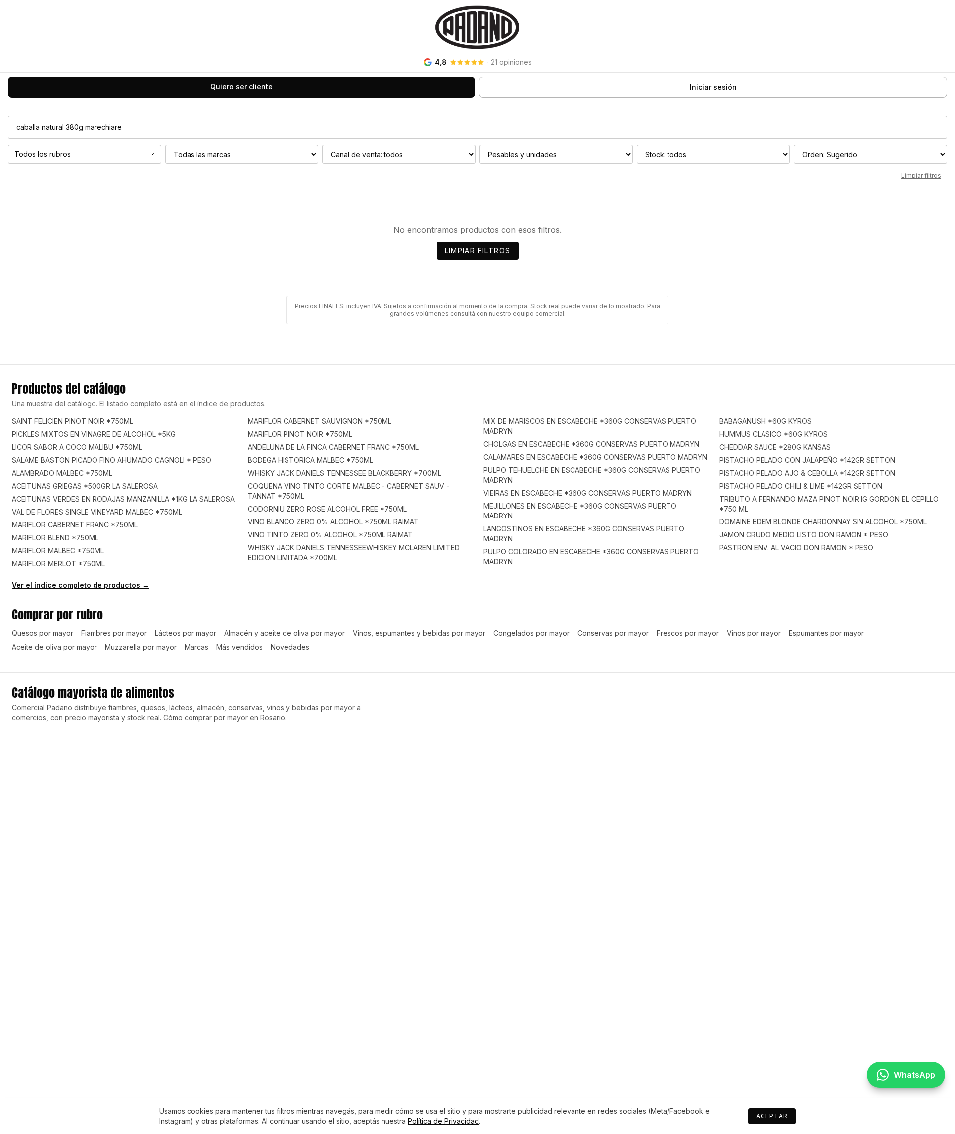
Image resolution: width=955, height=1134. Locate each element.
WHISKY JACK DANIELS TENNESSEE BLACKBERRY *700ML (344, 473)
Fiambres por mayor (114, 633)
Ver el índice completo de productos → (80, 585)
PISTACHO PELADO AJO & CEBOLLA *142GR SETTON (807, 473)
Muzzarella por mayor (141, 647)
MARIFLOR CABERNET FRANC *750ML (75, 524)
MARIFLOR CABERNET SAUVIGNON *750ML (319, 421)
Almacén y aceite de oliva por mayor (284, 633)
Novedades (290, 647)
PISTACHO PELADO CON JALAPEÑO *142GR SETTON (807, 460)
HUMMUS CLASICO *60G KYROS (773, 434)
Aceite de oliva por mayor (54, 647)
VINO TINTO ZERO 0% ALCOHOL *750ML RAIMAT (330, 534)
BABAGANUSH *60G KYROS (765, 421)
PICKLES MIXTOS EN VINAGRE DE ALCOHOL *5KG (94, 434)
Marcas (196, 647)
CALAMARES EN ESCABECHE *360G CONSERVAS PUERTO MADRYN (595, 457)
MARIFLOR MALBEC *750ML (58, 550)
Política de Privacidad (443, 1121)
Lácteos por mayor (185, 633)
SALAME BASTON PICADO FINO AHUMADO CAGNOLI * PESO (111, 460)
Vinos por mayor (754, 633)
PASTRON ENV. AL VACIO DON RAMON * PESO (796, 547)
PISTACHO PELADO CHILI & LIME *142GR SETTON (800, 486)
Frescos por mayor (688, 633)
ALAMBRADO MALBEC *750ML (62, 473)
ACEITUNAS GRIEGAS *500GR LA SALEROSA (85, 486)
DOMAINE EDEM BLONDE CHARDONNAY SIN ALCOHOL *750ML (823, 521)
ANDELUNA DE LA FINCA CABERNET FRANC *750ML (333, 447)
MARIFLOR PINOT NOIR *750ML (300, 434)
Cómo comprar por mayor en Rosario (224, 717)
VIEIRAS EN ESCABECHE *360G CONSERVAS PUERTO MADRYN (587, 493)
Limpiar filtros (921, 175)
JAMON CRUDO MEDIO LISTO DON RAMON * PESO (803, 534)
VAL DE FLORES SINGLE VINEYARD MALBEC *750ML (97, 512)
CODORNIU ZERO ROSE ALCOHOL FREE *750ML (327, 509)
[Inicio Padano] (477, 26)
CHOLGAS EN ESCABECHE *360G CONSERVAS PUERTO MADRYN (591, 444)
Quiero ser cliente (241, 86)
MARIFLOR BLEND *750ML (55, 537)
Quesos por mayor (42, 633)
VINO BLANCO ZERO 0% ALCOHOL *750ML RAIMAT (333, 521)
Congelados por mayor (531, 633)
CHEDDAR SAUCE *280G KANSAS (775, 447)
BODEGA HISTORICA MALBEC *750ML (310, 460)
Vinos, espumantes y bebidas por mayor (419, 633)
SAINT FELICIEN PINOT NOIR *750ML (72, 421)
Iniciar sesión (713, 87)
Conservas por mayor (613, 633)
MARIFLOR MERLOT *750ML (58, 563)
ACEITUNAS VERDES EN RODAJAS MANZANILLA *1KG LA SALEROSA (123, 499)
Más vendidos (239, 647)
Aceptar (772, 1116)
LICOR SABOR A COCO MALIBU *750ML (77, 447)
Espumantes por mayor (826, 633)
